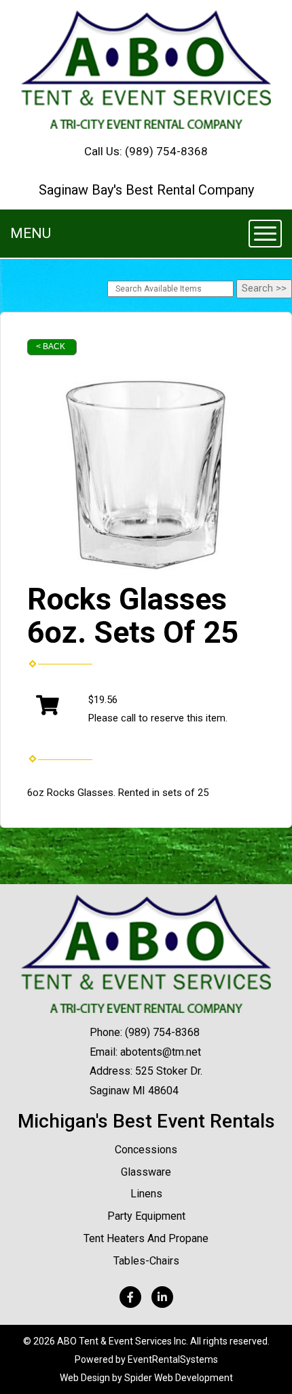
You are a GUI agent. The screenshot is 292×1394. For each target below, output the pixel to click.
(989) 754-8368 (166, 151)
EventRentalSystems (173, 1359)
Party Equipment (146, 1216)
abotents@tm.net (160, 1052)
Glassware (146, 1172)
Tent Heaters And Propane (146, 1238)
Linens (146, 1193)
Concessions (146, 1149)
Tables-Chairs (146, 1260)
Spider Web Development (178, 1377)
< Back (50, 346)
